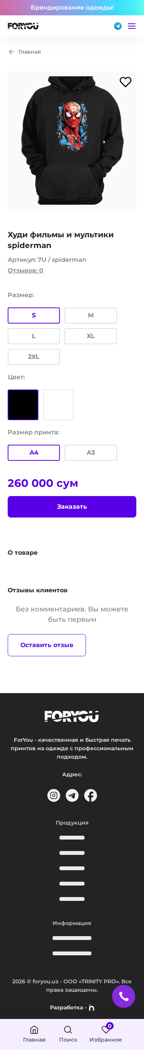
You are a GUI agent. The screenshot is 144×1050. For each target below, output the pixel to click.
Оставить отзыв (46, 645)
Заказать (72, 506)
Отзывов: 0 (25, 270)
